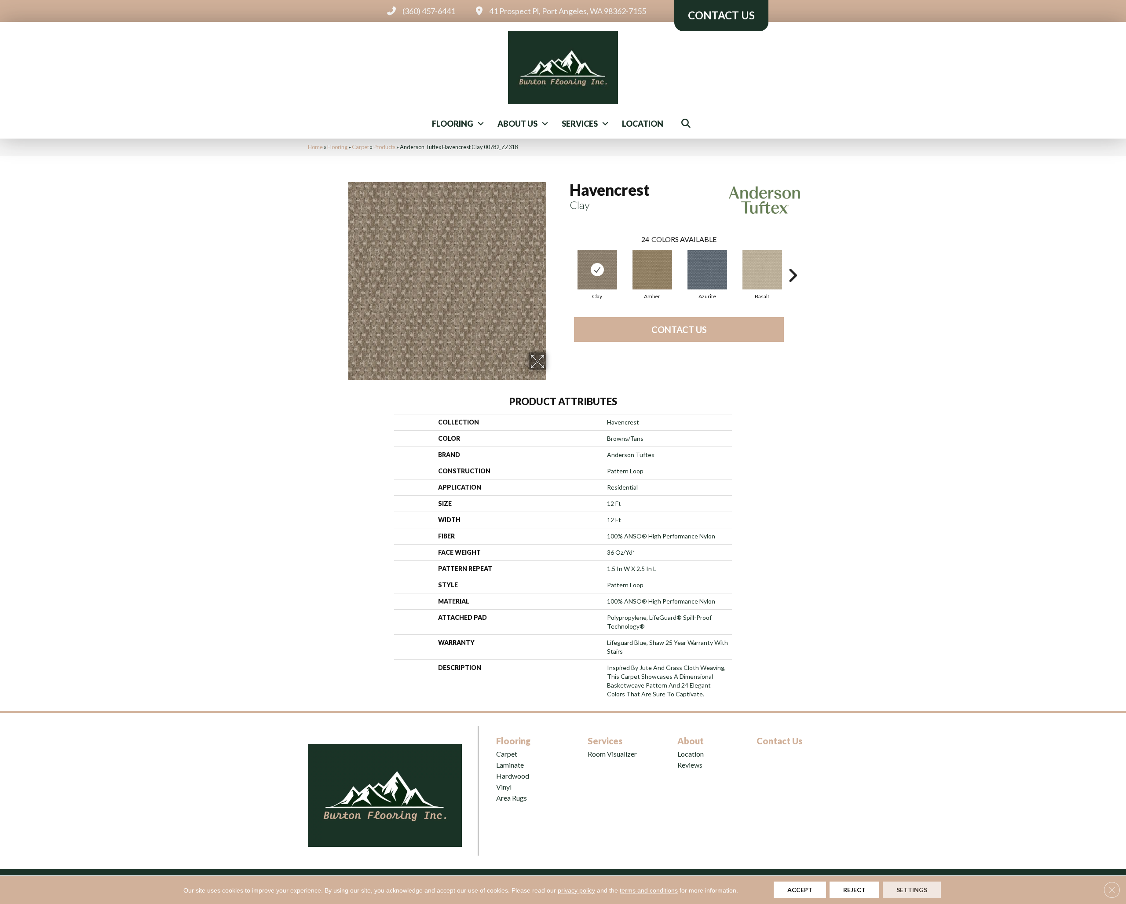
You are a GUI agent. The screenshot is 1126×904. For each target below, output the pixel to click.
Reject (854, 889)
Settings (911, 889)
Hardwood (512, 776)
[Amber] (652, 270)
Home (315, 146)
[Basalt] (762, 270)
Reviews (689, 765)
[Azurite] (707, 270)
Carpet (360, 146)
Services (580, 123)
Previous (565, 262)
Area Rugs (511, 798)
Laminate (510, 765)
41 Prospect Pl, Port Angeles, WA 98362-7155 (567, 11)
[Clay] (597, 270)
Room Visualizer (612, 754)
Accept (799, 889)
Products (384, 146)
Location (642, 123)
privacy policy (576, 890)
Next (792, 262)
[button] (480, 123)
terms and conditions (649, 890)
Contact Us (679, 329)
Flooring (452, 123)
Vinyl (504, 787)
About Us (517, 123)
